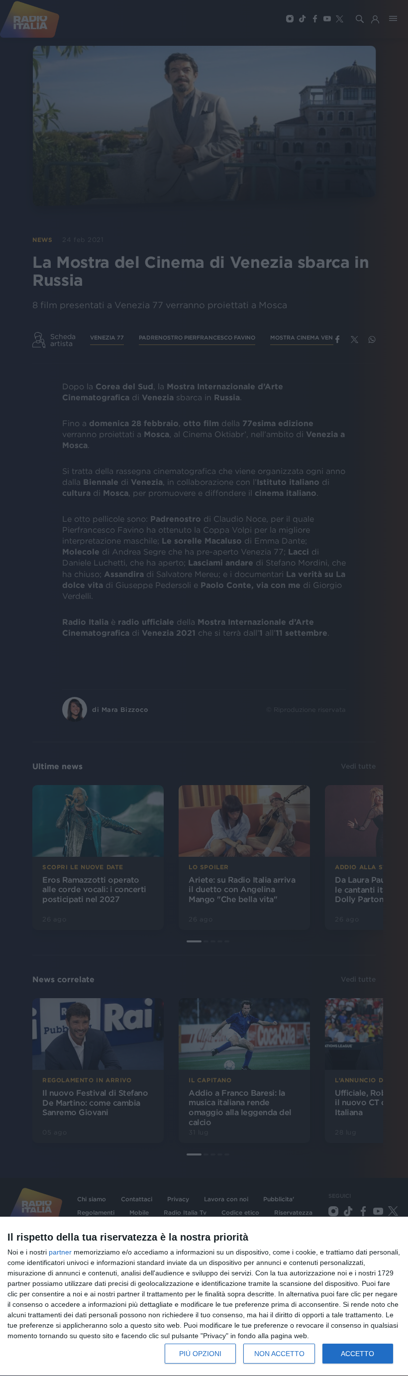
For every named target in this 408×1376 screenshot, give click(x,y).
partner (60, 1252)
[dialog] (204, 1296)
